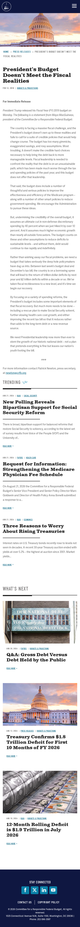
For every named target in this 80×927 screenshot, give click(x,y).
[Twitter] (35, 890)
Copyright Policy (49, 902)
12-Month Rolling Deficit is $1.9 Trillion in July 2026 (37, 830)
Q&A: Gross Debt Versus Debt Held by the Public (37, 657)
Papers (24, 648)
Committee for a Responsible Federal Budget (6, 6)
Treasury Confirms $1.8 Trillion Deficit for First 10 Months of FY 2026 (37, 742)
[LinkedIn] (44, 890)
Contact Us (25, 902)
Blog (22, 818)
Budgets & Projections (39, 648)
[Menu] (74, 6)
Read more (7, 565)
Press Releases (27, 731)
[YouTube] (53, 890)
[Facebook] (25, 890)
